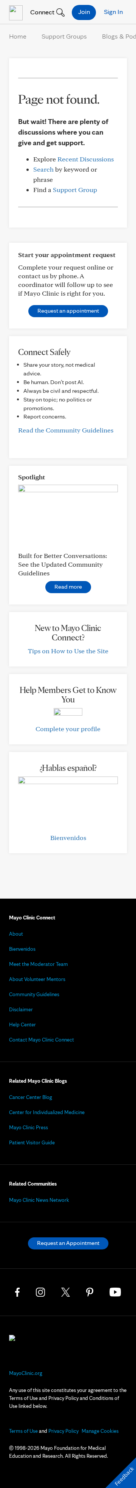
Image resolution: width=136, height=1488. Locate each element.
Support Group (75, 190)
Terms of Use (23, 1431)
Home (17, 36)
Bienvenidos (68, 838)
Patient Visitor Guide (32, 1142)
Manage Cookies (100, 1431)
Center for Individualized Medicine (47, 1112)
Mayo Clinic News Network (39, 1200)
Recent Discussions (85, 159)
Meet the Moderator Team (38, 964)
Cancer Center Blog (30, 1097)
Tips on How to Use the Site (68, 651)
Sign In (113, 12)
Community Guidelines (34, 994)
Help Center (22, 1024)
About (16, 934)
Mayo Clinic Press (28, 1127)
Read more (68, 586)
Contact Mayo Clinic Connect (41, 1040)
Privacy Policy (63, 1431)
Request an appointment (68, 310)
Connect (41, 12)
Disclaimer (21, 1009)
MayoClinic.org (25, 1373)
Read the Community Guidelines (65, 430)
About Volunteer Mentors (37, 979)
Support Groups (64, 36)
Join (84, 12)
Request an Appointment (68, 1242)
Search (43, 169)
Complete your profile (68, 729)
